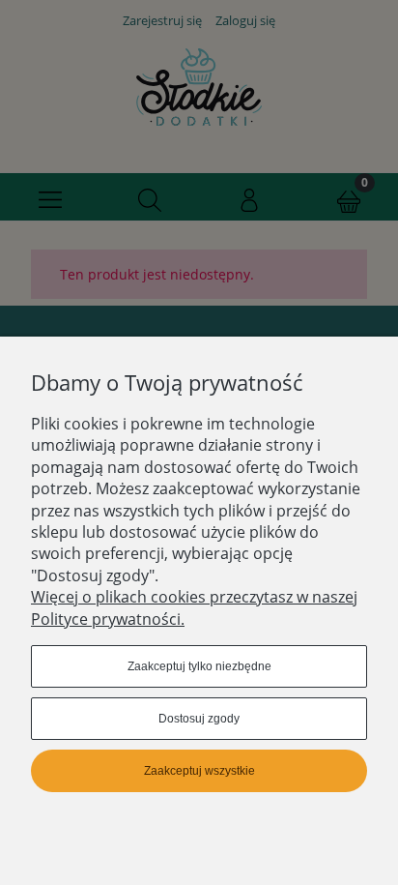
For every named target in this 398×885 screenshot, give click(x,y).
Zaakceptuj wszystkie (199, 771)
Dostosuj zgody (199, 718)
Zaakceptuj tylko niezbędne (199, 666)
